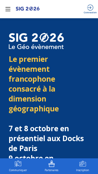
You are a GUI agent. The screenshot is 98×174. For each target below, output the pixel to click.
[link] (18, 166)
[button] (8, 9)
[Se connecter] (90, 9)
